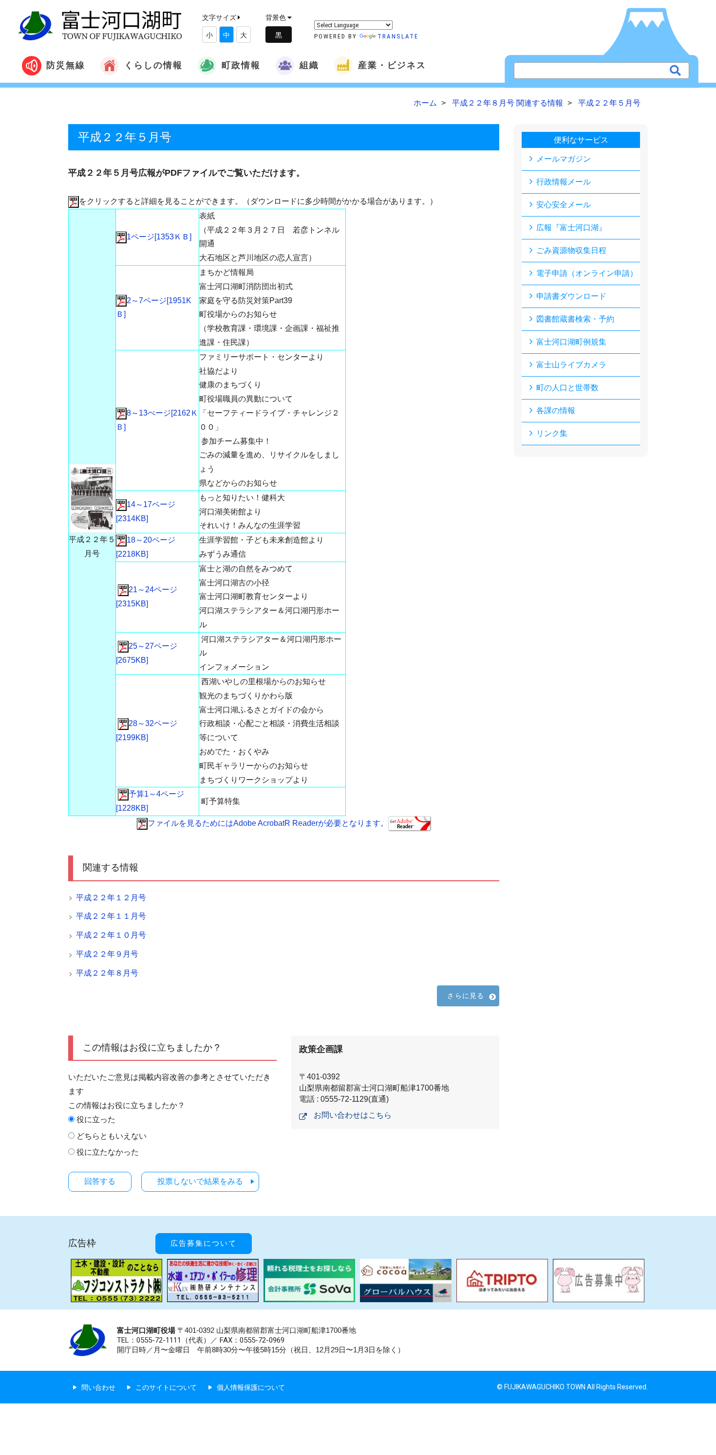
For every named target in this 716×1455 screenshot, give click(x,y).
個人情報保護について (251, 1387)
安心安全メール (563, 204)
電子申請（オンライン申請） (587, 273)
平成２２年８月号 (107, 973)
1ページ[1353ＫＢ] (159, 237)
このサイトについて (166, 1387)
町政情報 (241, 65)
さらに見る (465, 996)
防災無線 (65, 65)
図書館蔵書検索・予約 (575, 319)
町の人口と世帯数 (567, 387)
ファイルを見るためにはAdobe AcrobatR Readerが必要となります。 (268, 823)
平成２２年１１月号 (111, 916)
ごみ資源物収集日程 (571, 250)
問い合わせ (98, 1387)
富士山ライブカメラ (571, 365)
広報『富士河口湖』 (571, 227)
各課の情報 (555, 410)
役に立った (95, 1119)
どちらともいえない (111, 1136)
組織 (309, 65)
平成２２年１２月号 (111, 897)
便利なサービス (581, 140)
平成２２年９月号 (107, 954)
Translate (397, 36)
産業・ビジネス (392, 65)
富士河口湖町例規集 (571, 342)
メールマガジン (563, 159)
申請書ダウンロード (571, 296)
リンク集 (551, 433)
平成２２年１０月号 (111, 935)
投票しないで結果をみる (200, 1181)
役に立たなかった (107, 1152)
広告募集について (203, 1243)
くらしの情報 (153, 65)
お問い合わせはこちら (353, 1115)
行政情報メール (563, 182)
